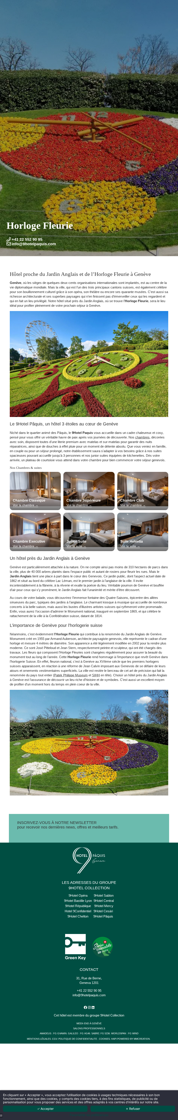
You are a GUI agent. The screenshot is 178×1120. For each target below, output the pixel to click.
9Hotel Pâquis (103, 916)
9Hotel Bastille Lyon (78, 901)
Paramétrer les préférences (89, 1115)
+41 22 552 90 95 (89, 990)
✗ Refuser (133, 1108)
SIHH (96, 675)
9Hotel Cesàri (103, 911)
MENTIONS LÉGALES (39, 1039)
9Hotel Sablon (104, 895)
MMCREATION (142, 1039)
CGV (54, 1039)
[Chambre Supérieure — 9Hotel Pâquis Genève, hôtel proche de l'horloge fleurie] (88, 489)
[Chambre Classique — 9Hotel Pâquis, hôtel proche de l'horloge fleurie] (35, 489)
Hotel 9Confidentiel (78, 911)
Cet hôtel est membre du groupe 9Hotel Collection (89, 1015)
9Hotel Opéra (78, 895)
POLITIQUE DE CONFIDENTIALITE (77, 1039)
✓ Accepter (45, 1108)
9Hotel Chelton (78, 916)
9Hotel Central (104, 901)
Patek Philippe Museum (71, 675)
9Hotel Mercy (103, 906)
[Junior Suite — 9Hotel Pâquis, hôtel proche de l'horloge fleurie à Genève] (88, 530)
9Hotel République (78, 906)
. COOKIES (104, 1039)
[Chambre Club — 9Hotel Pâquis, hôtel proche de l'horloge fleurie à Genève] (142, 489)
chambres (142, 437)
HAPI (114, 1039)
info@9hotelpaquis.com (89, 995)
